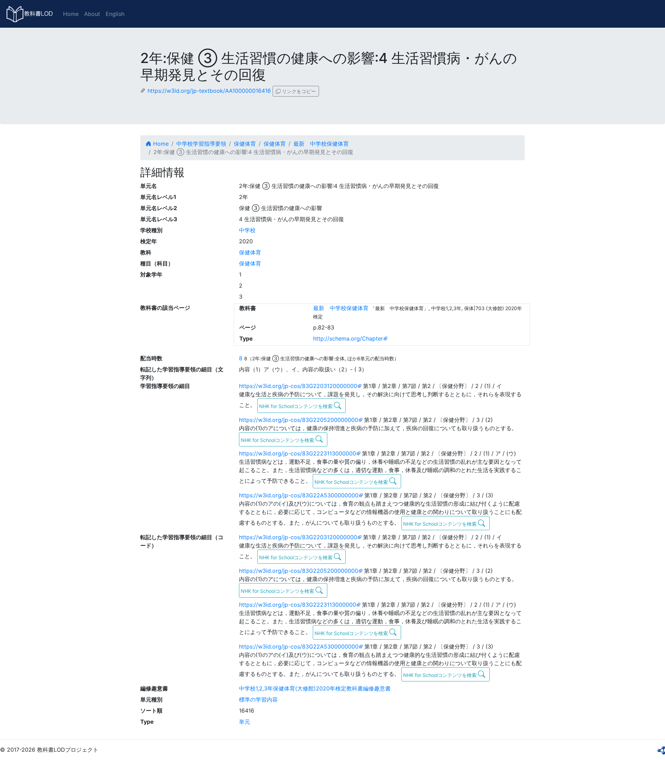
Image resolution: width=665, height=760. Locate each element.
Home (71, 13)
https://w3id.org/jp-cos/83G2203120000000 (298, 385)
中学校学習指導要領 (201, 143)
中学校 (247, 230)
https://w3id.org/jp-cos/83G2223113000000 (297, 453)
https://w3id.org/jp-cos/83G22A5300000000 (298, 495)
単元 (244, 721)
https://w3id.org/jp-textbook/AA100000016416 (209, 90)
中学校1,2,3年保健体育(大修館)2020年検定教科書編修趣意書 (315, 688)
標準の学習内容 (258, 699)
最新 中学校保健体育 (321, 143)
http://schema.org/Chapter (348, 338)
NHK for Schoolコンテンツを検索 (296, 406)
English (115, 13)
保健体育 (245, 143)
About (92, 13)
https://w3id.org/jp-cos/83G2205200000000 (298, 419)
